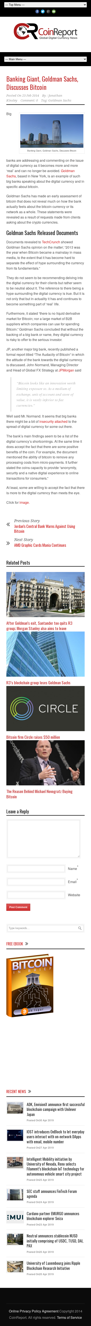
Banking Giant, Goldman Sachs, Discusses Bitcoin (42, 83)
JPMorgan (67, 370)
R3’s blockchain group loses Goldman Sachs (38, 682)
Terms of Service (69, 1317)
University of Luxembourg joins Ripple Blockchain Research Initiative (53, 1265)
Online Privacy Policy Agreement (33, 1311)
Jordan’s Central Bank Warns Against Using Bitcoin (44, 528)
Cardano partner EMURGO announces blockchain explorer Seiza (53, 1216)
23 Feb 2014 (30, 95)
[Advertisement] (45, 1052)
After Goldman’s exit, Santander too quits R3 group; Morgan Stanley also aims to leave (39, 625)
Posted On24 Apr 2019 (40, 1202)
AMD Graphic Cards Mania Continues (40, 545)
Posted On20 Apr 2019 (40, 1252)
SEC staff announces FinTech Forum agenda (52, 1193)
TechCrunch (51, 241)
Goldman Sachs (59, 100)
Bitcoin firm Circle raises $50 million (33, 737)
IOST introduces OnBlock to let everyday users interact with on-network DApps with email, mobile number (55, 1136)
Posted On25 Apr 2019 (40, 1180)
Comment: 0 (29, 100)
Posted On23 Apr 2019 (40, 1224)
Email (72, 881)
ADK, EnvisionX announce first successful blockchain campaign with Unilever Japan (56, 1109)
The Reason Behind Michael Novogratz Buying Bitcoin (39, 793)
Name (72, 868)
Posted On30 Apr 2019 (40, 1120)
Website (74, 894)
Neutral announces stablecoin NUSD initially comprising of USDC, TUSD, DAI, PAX (55, 1240)
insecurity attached (53, 421)
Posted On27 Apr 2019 (40, 1147)
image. (24, 502)
